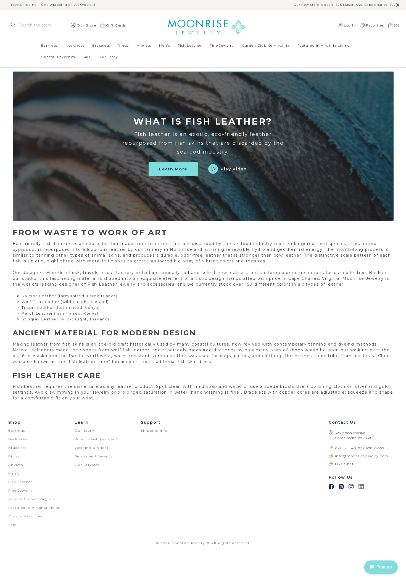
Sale (87, 57)
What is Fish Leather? (96, 439)
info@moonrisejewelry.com (362, 456)
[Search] (13, 25)
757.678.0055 (371, 448)
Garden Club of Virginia (266, 45)
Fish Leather (190, 45)
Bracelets (101, 45)
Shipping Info (154, 430)
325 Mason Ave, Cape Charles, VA (365, 4)
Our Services (87, 465)
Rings (123, 45)
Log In (350, 25)
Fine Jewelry (222, 45)
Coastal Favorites (58, 57)
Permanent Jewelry (94, 456)
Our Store (86, 25)
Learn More (173, 169)
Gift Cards (116, 25)
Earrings (49, 45)
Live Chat (344, 464)
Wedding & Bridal (91, 448)
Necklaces (75, 45)
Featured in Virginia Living (323, 45)
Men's (164, 45)
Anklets (144, 45)
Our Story (108, 57)
